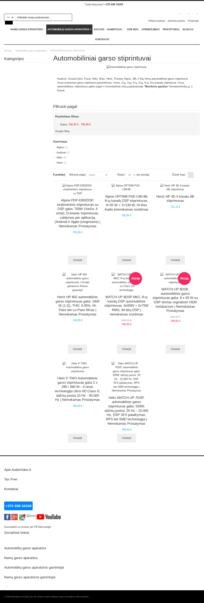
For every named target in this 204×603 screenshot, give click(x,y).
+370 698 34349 (113, 4)
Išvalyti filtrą (62, 131)
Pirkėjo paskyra (156, 21)
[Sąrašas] (197, 175)
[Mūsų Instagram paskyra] (31, 515)
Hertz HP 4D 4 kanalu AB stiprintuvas (175, 198)
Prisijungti (193, 21)
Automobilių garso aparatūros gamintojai (34, 567)
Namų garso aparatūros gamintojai (29, 577)
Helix (61, 157)
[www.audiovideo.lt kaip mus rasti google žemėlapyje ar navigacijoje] (22, 515)
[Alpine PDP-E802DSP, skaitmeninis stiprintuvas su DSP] (77, 189)
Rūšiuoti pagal (77, 174)
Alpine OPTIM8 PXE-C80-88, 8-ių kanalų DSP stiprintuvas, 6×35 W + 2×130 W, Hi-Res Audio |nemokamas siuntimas (126, 202)
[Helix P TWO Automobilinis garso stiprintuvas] (77, 367)
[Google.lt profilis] (14, 515)
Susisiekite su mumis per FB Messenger (28, 526)
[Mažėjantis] (112, 175)
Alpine (62, 147)
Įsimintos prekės (176, 21)
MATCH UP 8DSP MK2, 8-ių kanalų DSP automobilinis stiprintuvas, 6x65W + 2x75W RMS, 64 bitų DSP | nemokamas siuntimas (126, 305)
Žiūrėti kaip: (179, 174)
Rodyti (121, 174)
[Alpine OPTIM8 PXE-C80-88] (126, 187)
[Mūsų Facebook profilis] (7, 515)
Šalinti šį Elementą (57, 124)
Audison (63, 152)
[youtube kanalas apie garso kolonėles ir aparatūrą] (48, 515)
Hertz (62, 162)
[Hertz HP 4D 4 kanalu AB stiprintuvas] (175, 187)
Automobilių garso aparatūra (25, 548)
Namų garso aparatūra (20, 558)
